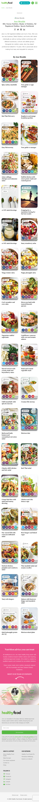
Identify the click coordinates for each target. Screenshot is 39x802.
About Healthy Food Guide (8, 755)
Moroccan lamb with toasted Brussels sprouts (28, 304)
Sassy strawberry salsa (28, 243)
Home (2, 8)
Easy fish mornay (7, 147)
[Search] (32, 3)
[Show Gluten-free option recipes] (7, 267)
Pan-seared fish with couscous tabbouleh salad (8, 534)
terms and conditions (29, 736)
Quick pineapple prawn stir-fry (9, 633)
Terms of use (15, 795)
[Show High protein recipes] (3, 79)
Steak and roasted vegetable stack (27, 369)
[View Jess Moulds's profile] (24, 691)
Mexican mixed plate (28, 632)
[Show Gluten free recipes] (7, 110)
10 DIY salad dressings (9, 210)
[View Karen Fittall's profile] (5, 698)
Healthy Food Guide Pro (28, 754)
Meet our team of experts (19, 674)
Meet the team (7, 758)
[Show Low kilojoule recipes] (32, 171)
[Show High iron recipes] (9, 142)
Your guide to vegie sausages (27, 86)
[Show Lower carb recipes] (10, 79)
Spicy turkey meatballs (9, 85)
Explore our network (27, 759)
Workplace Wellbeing (27, 756)
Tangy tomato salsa (8, 273)
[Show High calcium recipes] (3, 142)
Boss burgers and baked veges (29, 533)
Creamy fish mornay (28, 402)
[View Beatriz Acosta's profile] (24, 698)
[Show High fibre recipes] (26, 110)
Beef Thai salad (26, 468)
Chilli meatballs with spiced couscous (9, 403)
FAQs (4, 765)
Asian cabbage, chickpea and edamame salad (9, 179)
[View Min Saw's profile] (15, 691)
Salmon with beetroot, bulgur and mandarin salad (28, 601)
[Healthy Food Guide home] (11, 713)
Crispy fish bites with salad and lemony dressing (9, 501)
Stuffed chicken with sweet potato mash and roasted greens (28, 179)
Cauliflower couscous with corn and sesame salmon (28, 337)
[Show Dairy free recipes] (3, 110)
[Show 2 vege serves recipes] (13, 79)
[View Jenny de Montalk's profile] (5, 691)
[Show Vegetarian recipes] (32, 110)
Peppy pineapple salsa (28, 273)
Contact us (6, 763)
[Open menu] (36, 2)
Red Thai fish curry (8, 116)
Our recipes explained (9, 760)
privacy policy (18, 736)
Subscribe (26, 3)
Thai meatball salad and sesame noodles (29, 567)
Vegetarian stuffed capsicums (8, 336)
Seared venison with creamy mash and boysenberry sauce (8, 370)
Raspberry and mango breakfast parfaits (28, 117)
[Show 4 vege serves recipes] (15, 142)
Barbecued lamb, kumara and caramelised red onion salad (9, 436)
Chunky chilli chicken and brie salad (9, 469)
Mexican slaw (25, 433)
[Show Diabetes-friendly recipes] (23, 110)
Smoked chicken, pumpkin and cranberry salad (10, 567)
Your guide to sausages (28, 147)
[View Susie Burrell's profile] (33, 691)
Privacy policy (23, 795)
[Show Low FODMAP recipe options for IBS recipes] (35, 494)
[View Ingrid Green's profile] (33, 698)
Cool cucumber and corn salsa (8, 303)
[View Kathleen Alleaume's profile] (15, 698)
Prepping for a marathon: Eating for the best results (28, 212)
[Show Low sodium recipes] (7, 79)
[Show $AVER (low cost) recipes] (29, 237)
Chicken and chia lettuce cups (27, 500)
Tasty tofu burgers (8, 599)
